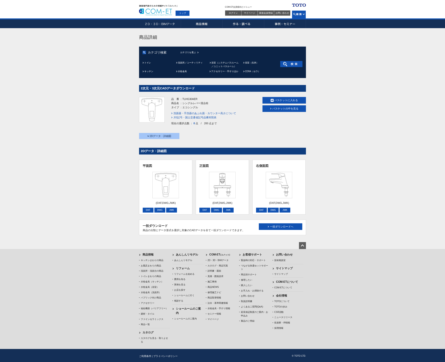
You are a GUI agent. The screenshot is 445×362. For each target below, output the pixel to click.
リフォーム (183, 268)
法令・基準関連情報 (218, 303)
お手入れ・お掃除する (252, 290)
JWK (171, 210)
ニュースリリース (283, 317)
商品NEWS (213, 287)
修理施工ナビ (214, 292)
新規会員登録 (266, 13)
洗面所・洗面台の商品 (152, 271)
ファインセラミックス (152, 319)
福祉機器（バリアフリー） (154, 308)
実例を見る (179, 284)
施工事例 (212, 281)
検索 (299, 14)
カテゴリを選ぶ (188, 52)
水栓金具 (182, 71)
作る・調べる (243, 23)
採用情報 (278, 328)
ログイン (233, 13)
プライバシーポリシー (165, 356)
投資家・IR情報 (282, 322)
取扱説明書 (246, 301)
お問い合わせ (282, 13)
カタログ (148, 332)
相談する (178, 300)
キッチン (148, 71)
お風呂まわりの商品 (151, 265)
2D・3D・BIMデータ (160, 23)
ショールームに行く (184, 295)
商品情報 (201, 23)
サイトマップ (284, 268)
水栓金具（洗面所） (151, 292)
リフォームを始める (184, 274)
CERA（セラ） (252, 71)
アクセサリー (147, 303)
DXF (148, 210)
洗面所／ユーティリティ (190, 62)
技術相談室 (280, 260)
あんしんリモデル (187, 254)
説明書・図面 (214, 271)
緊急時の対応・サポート (253, 260)
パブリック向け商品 (151, 297)
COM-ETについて (287, 281)
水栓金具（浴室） (150, 287)
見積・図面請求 (215, 276)
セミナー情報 (214, 313)
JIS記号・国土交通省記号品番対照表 (194, 117)
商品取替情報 (214, 297)
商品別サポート (249, 274)
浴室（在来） (251, 62)
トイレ (147, 62)
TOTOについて (282, 301)
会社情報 (281, 295)
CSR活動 (279, 312)
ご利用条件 (145, 356)
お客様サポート (252, 254)
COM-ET (219, 254)
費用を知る (179, 279)
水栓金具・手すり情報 (219, 308)
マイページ (249, 13)
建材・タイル (147, 313)
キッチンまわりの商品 (152, 260)
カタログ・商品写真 (218, 265)
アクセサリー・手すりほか (224, 71)
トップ (182, 13)
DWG (160, 210)
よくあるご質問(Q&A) (252, 306)
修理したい (246, 280)
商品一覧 (145, 324)
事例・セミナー (285, 23)
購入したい (246, 285)
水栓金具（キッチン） (152, 281)
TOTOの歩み (280, 306)
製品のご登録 (247, 321)
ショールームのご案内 (185, 318)
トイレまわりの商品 (151, 276)
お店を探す (179, 290)
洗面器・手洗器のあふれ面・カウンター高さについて (204, 113)
